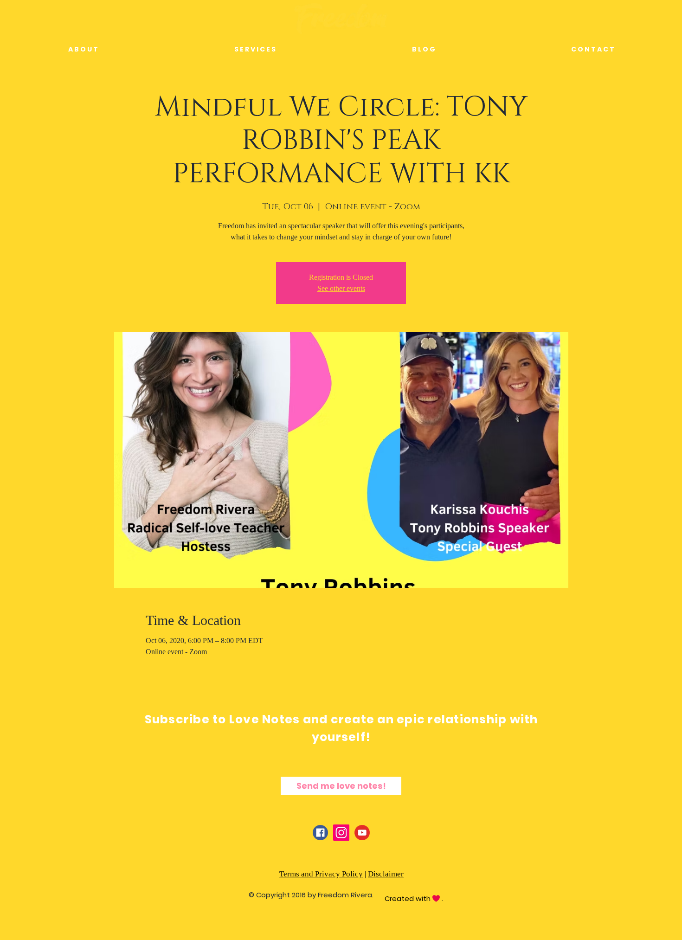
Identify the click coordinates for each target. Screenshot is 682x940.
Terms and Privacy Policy (321, 873)
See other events (341, 288)
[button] (254, 49)
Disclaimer (386, 873)
